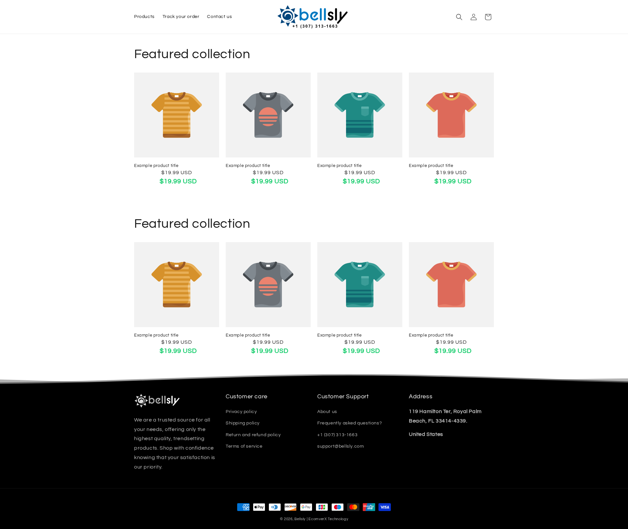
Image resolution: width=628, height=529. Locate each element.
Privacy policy (241, 411)
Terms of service (244, 446)
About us (327, 411)
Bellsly (299, 519)
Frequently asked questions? (349, 423)
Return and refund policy (253, 435)
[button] (459, 17)
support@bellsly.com (340, 446)
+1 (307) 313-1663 (337, 435)
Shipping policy (243, 423)
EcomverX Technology (328, 519)
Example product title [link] (156, 165)
